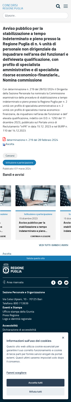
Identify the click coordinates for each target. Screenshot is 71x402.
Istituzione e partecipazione (38, 214)
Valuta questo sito (36, 258)
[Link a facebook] (53, 282)
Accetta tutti (35, 382)
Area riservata (15, 282)
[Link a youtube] (66, 282)
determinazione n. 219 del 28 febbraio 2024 (32, 140)
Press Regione (11, 315)
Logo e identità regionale (17, 319)
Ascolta (10, 144)
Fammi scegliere (17, 372)
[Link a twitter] (60, 282)
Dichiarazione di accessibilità (19, 329)
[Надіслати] (64, 15)
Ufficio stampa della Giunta (18, 311)
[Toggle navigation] (64, 6)
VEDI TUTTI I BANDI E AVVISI (53, 245)
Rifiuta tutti (35, 391)
